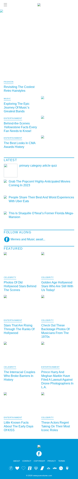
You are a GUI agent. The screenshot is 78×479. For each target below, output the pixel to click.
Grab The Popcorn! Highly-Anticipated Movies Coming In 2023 (39, 183)
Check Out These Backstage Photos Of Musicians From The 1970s (55, 331)
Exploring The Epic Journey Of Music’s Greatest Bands (17, 107)
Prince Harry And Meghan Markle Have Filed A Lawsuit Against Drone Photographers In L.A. (57, 379)
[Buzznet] (11, 468)
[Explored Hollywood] (67, 468)
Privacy (52, 461)
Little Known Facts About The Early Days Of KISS (18, 426)
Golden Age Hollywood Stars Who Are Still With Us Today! (57, 286)
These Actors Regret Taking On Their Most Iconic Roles (55, 426)
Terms (61, 461)
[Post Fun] (23, 468)
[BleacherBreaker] (30, 468)
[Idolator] (17, 468)
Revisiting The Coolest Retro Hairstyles (19, 88)
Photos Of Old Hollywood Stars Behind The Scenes (20, 286)
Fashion (8, 82)
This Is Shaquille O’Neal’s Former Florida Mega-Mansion (41, 215)
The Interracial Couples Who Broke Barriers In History (19, 375)
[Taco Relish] (48, 468)
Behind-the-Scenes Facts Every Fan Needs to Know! (20, 127)
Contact (26, 461)
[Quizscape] (55, 468)
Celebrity (10, 277)
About (16, 461)
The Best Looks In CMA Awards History (19, 144)
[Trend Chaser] (42, 468)
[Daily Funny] (61, 468)
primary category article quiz (38, 165)
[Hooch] (36, 468)
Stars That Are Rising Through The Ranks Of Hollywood (19, 329)
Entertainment (13, 118)
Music (7, 99)
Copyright (39, 461)
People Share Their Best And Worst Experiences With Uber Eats (41, 199)
